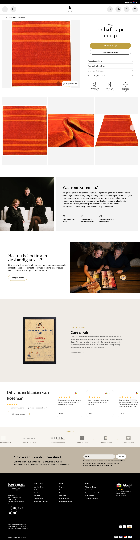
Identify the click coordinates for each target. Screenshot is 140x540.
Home (6, 17)
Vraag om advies (18, 278)
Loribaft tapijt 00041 (17, 17)
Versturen (121, 456)
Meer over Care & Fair (77, 353)
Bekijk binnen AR (71, 84)
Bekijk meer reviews (18, 414)
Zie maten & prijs (110, 46)
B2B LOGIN (128, 2)
